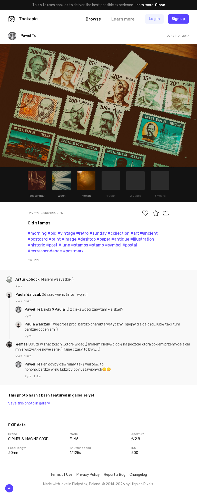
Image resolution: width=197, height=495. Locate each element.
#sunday (98, 233)
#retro (82, 233)
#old (52, 233)
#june (64, 245)
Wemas (21, 344)
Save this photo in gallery (29, 403)
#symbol (113, 245)
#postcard (38, 239)
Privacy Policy (88, 474)
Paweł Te (33, 309)
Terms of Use (61, 474)
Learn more (144, 5)
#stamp (96, 245)
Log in (154, 19)
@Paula (58, 309)
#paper (103, 239)
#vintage (66, 233)
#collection (119, 233)
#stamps (79, 245)
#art (135, 233)
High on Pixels (142, 484)
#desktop (86, 239)
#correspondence (45, 251)
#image (69, 239)
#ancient (149, 233)
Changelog (138, 474)
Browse (93, 19)
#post (51, 245)
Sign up (178, 19)
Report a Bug (114, 474)
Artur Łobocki (28, 279)
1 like (27, 301)
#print (55, 239)
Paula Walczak (28, 294)
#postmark (73, 251)
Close (160, 5)
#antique (120, 239)
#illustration (142, 239)
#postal (129, 245)
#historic (36, 245)
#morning (37, 233)
